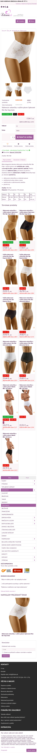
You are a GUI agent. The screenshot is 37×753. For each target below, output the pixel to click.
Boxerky (4, 502)
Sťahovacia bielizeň (8, 530)
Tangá (4, 499)
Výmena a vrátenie (21, 4)
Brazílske (5, 496)
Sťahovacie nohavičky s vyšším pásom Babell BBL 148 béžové (9, 386)
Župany (4, 536)
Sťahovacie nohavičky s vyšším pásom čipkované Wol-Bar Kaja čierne (26, 212)
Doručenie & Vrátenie (19, 160)
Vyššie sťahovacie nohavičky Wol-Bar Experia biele (25, 256)
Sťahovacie (5, 505)
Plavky (4, 481)
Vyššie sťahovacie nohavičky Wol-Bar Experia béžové (8, 256)
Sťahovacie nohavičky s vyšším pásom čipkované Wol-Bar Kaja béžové (10, 212)
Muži (27, 478)
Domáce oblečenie (8, 527)
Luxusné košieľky (8, 533)
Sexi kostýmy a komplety (10, 551)
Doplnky (4, 557)
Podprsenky (6, 539)
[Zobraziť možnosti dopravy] (16, 573)
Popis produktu (7, 160)
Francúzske (6, 511)
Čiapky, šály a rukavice (9, 548)
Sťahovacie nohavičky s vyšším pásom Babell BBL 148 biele (26, 386)
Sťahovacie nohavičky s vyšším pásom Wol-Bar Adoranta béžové (26, 299)
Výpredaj (5, 560)
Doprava (29, 4)
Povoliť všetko (31, 750)
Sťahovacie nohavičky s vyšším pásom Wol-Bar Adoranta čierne (26, 343)
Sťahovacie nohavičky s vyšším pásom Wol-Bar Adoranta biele (9, 343)
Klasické (5, 493)
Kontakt (34, 4)
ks (14, 137)
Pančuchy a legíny (8, 520)
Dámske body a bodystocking (11, 545)
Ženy (9, 478)
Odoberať (6, 656)
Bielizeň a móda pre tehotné (11, 542)
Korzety (4, 554)
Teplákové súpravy (8, 487)
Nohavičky (5, 490)
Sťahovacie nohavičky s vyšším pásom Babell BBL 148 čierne (9, 435)
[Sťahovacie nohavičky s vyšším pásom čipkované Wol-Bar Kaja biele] (18, 57)
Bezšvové (5, 508)
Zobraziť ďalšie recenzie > (8, 591)
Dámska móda (6, 517)
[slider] (18, 100)
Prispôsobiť (4, 750)
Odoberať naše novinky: (9, 646)
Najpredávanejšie (7, 514)
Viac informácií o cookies (8, 747)
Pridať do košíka (25, 137)
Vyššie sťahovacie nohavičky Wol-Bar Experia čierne (8, 299)
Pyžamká (4, 484)
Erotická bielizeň (8, 523)
